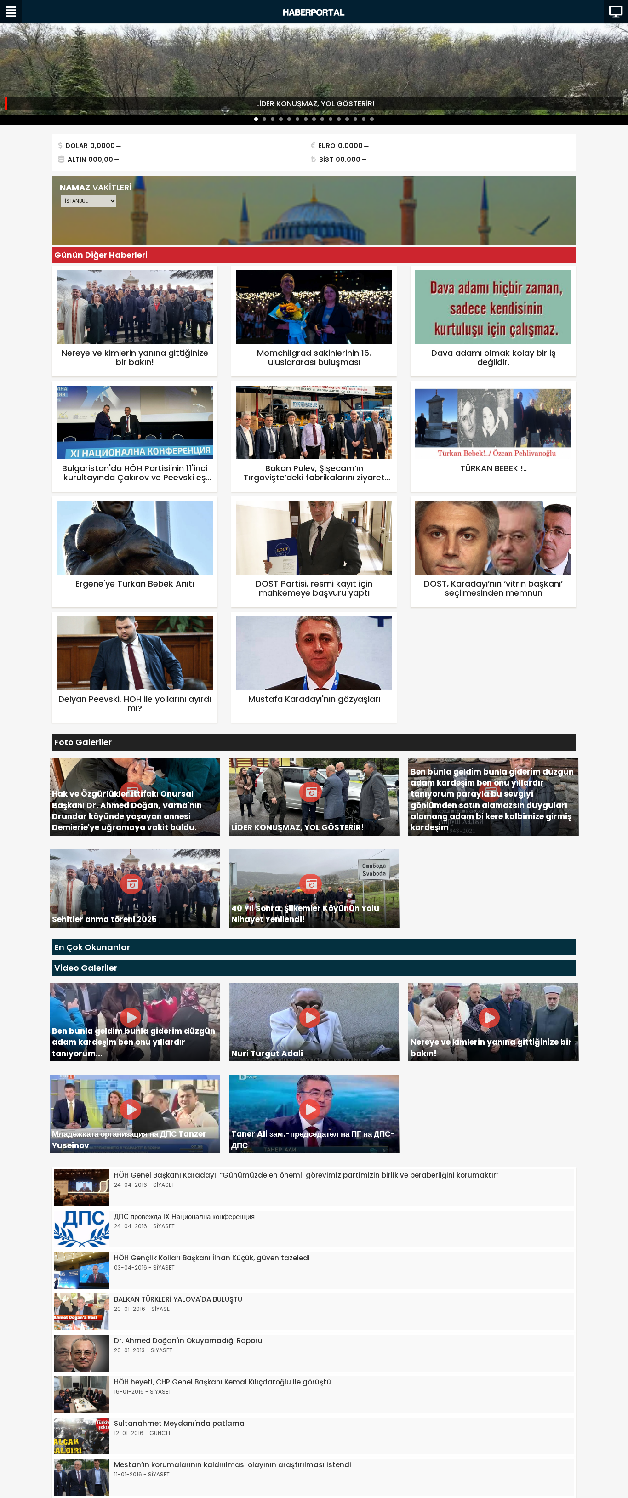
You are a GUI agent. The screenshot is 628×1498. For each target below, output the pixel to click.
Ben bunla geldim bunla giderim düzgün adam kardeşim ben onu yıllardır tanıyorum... (133, 1042)
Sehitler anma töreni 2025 (104, 919)
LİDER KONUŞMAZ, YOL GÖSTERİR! (315, 103)
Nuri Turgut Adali (267, 1053)
